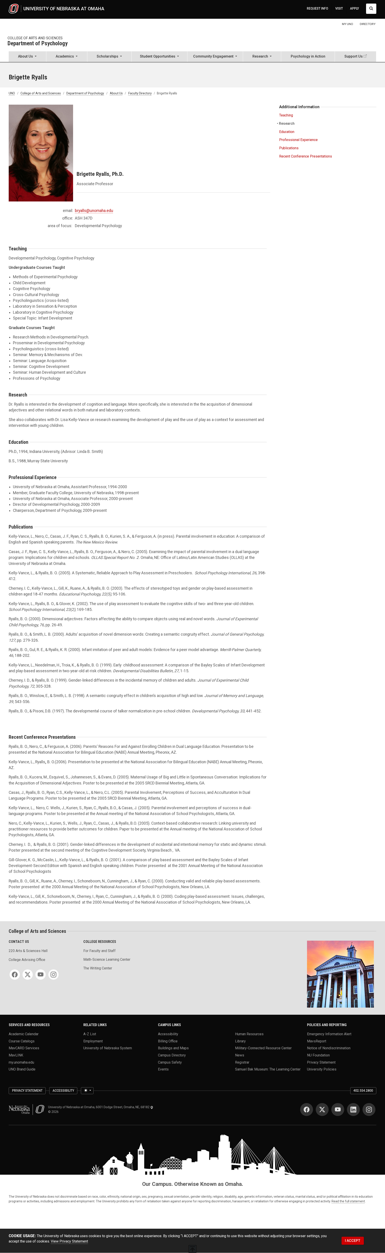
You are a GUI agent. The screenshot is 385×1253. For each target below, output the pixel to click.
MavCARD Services (24, 1048)
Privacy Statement (321, 1062)
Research (287, 123)
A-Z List (89, 1034)
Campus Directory (172, 1055)
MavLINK (16, 1055)
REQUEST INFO (317, 8)
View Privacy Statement (69, 1241)
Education (286, 132)
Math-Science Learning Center (106, 959)
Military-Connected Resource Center (263, 1048)
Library (240, 1041)
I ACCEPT (352, 1240)
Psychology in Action (308, 56)
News (239, 1055)
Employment (93, 1041)
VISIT (339, 8)
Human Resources (249, 1034)
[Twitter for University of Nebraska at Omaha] (322, 1109)
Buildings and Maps (173, 1048)
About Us (116, 93)
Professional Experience (298, 140)
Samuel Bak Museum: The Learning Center (268, 1069)
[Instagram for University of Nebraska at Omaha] (368, 1109)
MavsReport (316, 1041)
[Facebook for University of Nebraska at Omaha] (306, 1109)
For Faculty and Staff (99, 951)
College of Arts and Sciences (35, 38)
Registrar (242, 1062)
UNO (12, 93)
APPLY (354, 8)
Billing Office (168, 1041)
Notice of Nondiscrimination (328, 1048)
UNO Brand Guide (22, 1069)
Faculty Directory (140, 93)
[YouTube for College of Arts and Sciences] (40, 974)
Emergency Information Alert (329, 1034)
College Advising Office (27, 960)
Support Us (353, 56)
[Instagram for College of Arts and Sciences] (53, 974)
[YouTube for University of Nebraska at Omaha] (337, 1109)
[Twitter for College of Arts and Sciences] (28, 974)
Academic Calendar (24, 1034)
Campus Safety (170, 1062)
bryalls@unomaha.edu (94, 210)
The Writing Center (97, 968)
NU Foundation (318, 1055)
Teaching (286, 115)
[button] (27, 56)
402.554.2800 (363, 1090)
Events (163, 1069)
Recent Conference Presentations (305, 156)
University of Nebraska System (107, 1048)
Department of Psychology (38, 44)
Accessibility (168, 1034)
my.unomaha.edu (21, 1062)
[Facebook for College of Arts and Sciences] (15, 974)
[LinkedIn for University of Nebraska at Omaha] (353, 1109)
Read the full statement (348, 1201)
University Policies (321, 1069)
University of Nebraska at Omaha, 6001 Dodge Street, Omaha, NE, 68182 (99, 1107)
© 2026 (54, 1112)
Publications (289, 148)
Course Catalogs (22, 1041)
